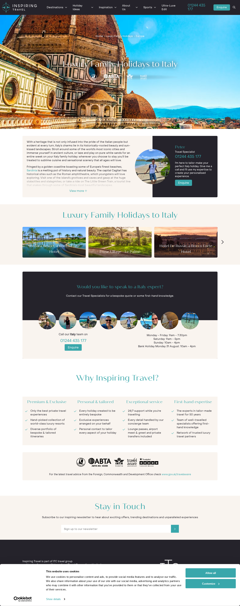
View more (77, 191)
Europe (140, 36)
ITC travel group (62, 561)
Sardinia (32, 170)
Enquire (222, 7)
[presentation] (222, 242)
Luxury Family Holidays (119, 36)
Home (99, 36)
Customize (208, 583)
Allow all (210, 572)
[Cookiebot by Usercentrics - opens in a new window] (22, 599)
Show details (53, 599)
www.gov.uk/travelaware (176, 474)
